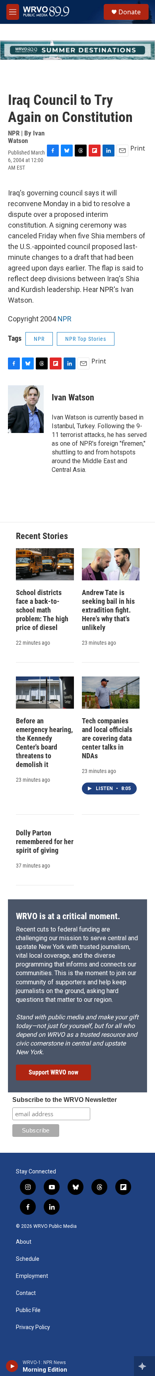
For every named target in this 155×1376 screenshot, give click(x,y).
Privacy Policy (33, 1327)
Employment (32, 1276)
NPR (65, 319)
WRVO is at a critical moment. (68, 916)
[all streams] (144, 1366)
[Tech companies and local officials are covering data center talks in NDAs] (111, 692)
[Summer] (77, 50)
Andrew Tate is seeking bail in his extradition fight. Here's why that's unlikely (108, 610)
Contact (26, 1293)
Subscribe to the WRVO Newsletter (64, 1099)
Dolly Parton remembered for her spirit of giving (45, 841)
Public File (28, 1310)
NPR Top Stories (85, 339)
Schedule (27, 1259)
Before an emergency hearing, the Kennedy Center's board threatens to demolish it (44, 743)
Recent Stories (42, 536)
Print (137, 148)
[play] (12, 1366)
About (23, 1242)
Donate (129, 11)
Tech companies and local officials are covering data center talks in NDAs (107, 738)
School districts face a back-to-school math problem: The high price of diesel (42, 610)
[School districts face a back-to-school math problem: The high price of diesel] (45, 564)
